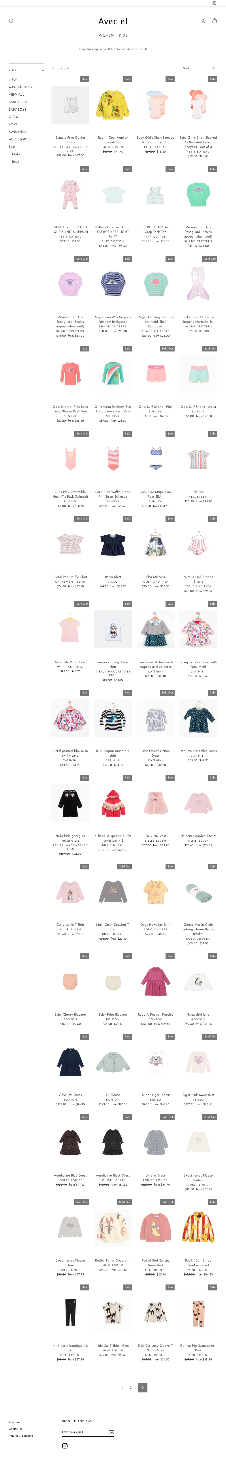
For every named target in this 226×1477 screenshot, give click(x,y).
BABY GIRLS (18, 102)
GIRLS (13, 116)
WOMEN (106, 35)
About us (14, 1422)
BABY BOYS (17, 109)
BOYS (13, 124)
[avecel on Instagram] (65, 1446)
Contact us (15, 1429)
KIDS (123, 35)
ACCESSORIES (19, 139)
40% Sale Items (20, 87)
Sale (12, 146)
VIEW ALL (16, 94)
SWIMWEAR (18, 131)
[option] (113, 49)
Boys (15, 161)
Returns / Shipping (21, 1436)
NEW (13, 79)
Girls (16, 154)
